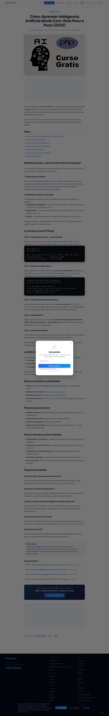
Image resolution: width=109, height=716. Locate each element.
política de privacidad (50, 369)
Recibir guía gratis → (54, 366)
